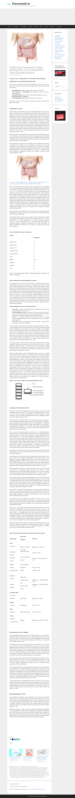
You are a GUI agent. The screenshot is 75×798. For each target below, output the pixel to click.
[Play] (56, 75)
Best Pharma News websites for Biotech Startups (59, 52)
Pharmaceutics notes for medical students (21, 771)
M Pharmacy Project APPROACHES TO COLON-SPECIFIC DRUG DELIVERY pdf (28, 182)
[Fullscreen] (64, 75)
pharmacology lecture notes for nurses (41, 772)
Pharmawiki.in (21, 3)
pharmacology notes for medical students (24, 774)
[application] (60, 73)
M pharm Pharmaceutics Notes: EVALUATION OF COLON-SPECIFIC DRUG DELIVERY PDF (27, 776)
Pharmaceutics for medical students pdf (19, 768)
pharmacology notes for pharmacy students (41, 774)
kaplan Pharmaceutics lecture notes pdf (18, 767)
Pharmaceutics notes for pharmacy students (37, 771)
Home (9, 26)
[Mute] (63, 75)
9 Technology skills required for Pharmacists (59, 43)
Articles (36, 26)
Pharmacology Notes (23, 766)
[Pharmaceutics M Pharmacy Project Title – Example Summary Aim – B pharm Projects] (15, 752)
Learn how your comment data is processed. (36, 789)
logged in (17, 786)
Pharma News (23, 26)
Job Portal (59, 26)
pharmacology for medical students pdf (26, 772)
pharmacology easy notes (14, 772)
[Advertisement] (37, 16)
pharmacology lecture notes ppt (15, 773)
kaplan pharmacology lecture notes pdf (33, 767)
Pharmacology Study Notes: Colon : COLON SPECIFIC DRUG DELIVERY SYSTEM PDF (29, 757)
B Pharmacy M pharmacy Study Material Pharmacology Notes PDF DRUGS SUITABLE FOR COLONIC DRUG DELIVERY (42, 758)
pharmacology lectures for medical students (30, 773)
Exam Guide (15, 26)
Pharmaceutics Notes (15, 766)
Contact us (52, 26)
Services (46, 26)
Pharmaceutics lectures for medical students (24, 770)
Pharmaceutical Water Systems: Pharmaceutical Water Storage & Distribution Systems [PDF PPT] (28, 777)
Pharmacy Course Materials (32, 766)
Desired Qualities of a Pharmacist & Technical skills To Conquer (60, 47)
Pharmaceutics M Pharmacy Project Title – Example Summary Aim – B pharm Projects (15, 757)
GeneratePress (44, 796)
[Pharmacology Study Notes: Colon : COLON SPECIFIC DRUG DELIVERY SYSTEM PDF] (29, 752)
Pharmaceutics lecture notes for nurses (34, 768)
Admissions (30, 26)
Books (41, 26)
